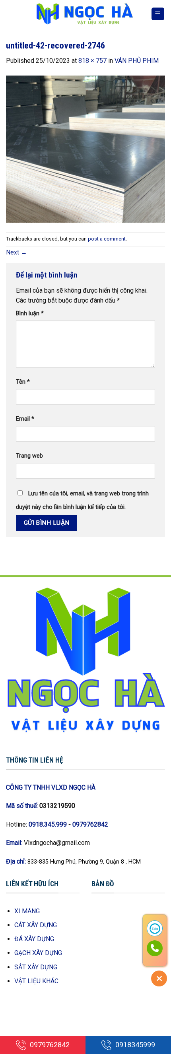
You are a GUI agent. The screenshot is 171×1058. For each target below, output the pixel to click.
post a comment (107, 239)
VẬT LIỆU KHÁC (36, 981)
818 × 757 (92, 60)
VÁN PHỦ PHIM (137, 60)
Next (16, 252)
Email (25, 418)
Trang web (29, 455)
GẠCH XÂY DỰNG (38, 953)
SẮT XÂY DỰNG (35, 967)
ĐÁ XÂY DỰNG (34, 939)
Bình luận (30, 313)
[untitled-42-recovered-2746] (85, 148)
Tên (23, 382)
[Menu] (158, 14)
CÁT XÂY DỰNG (35, 925)
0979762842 (90, 824)
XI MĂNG (27, 911)
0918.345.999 (48, 824)
